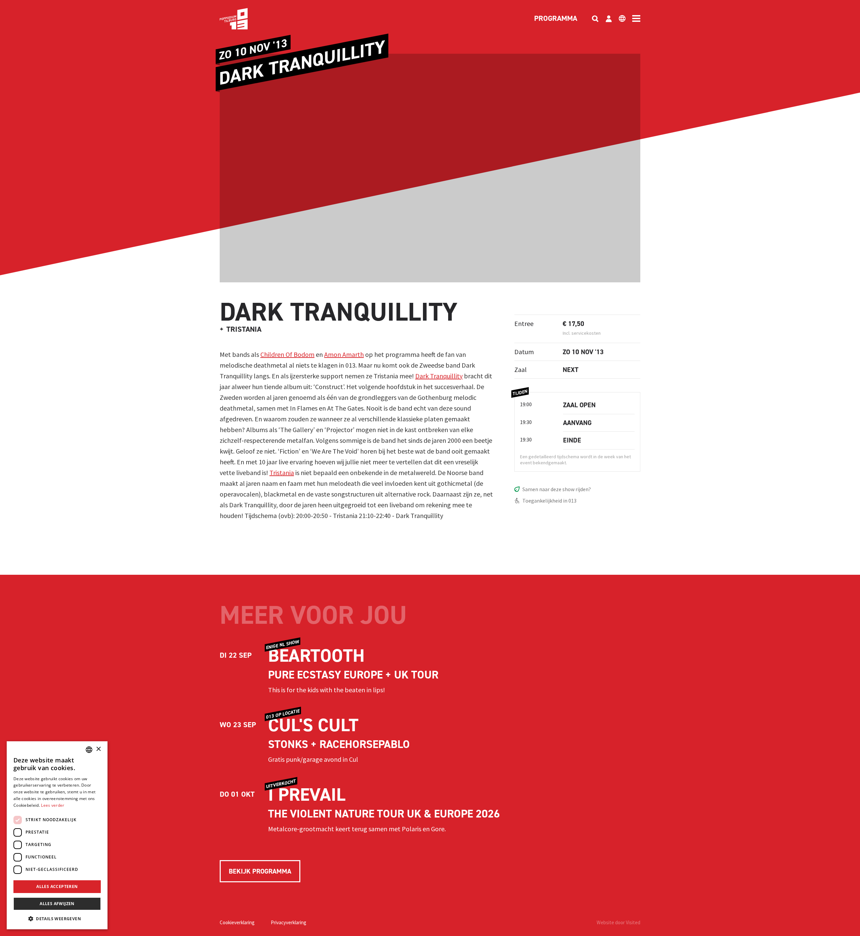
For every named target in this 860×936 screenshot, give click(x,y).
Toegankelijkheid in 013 (549, 500)
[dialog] (57, 835)
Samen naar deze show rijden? (556, 489)
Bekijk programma (260, 871)
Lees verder (52, 805)
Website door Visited (618, 922)
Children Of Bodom (287, 354)
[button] (57, 919)
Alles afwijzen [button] (57, 903)
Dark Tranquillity (439, 376)
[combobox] (89, 749)
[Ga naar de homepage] (244, 19)
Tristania (281, 472)
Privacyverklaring (288, 922)
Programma (555, 19)
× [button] (98, 749)
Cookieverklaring (237, 922)
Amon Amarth (344, 354)
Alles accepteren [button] (57, 886)
